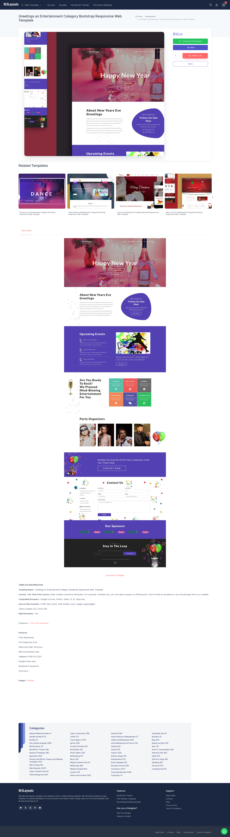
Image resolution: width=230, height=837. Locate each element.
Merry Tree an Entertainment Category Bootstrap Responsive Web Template (184, 213)
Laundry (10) (75, 772)
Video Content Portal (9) (39, 771)
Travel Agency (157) (78, 740)
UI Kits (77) (74, 737)
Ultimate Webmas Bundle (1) (40, 733)
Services (51, 5)
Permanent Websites (102, 5)
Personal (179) (157, 766)
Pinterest (35, 808)
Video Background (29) (38, 775)
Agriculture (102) (35, 756)
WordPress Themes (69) (39, 750)
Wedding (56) (157, 762)
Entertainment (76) (118, 759)
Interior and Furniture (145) (80, 775)
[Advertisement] (115, 700)
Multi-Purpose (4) (36, 746)
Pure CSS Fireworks (39, 623)
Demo (190, 64)
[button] (210, 5)
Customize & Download (192, 41)
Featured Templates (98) (39, 753)
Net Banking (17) (76, 756)
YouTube (40, 808)
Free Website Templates (126, 799)
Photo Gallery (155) (77, 753)
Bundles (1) (33, 740)
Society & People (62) (79, 746)
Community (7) (117, 775)
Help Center (170, 795)
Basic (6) (155, 746)
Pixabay (30, 680)
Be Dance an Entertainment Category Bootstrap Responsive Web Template (37, 213)
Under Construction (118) (80, 733)
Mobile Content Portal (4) (80, 762)
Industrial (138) (116, 733)
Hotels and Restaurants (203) (122, 740)
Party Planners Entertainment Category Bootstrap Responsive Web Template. (87, 213)
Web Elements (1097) (37, 768)
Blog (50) (155, 740)
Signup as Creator (124, 816)
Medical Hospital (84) (78, 769)
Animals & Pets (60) (159, 753)
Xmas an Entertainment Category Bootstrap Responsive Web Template (138, 213)
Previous (17, 197)
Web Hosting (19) (36, 765)
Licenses (169, 799)
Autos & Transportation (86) (163, 750)
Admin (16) (156, 756)
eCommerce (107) (118, 769)
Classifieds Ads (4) (159, 733)
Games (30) (115, 750)
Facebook (25, 808)
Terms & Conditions (173, 808)
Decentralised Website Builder (129, 802)
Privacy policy (171, 805)
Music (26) (74, 759)
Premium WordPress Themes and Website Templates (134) (46, 760)
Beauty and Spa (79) (160, 743)
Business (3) (157, 737)
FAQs (168, 802)
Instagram (30, 808)
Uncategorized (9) (159, 769)
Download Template (115, 575)
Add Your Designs (124, 813)
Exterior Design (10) (119, 756)
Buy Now (191, 47)
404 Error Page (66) (160, 759)
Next (212, 197)
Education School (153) (120, 766)
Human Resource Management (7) (124, 737)
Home (140, 16)
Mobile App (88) (76, 766)
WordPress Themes (80, 5)
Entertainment (150, 16)
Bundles (63, 5)
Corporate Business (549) (121, 772)
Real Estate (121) (76, 750)
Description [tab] (26, 230)
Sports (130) (75, 743)
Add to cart (197, 55)
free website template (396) (40, 743)
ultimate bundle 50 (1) (37, 737)
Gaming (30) (116, 746)
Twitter (21, 808)
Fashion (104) (116, 753)
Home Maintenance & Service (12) (124, 743)
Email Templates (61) (119, 762)
